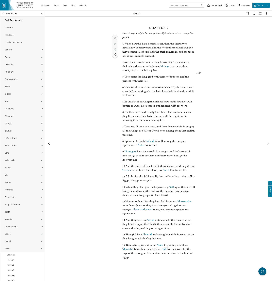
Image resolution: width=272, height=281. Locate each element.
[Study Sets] (247, 13)
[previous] (49, 143)
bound (148, 234)
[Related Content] (260, 13)
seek (166, 170)
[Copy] (115, 50)
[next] (268, 143)
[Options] (266, 13)
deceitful (128, 249)
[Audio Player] (262, 271)
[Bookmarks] (254, 13)
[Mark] (115, 44)
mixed (150, 141)
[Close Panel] (42, 13)
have (136, 209)
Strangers (130, 151)
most (160, 245)
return (127, 170)
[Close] (115, 38)
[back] (3, 13)
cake (141, 145)
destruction (185, 201)
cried (151, 220)
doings (165, 66)
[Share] (115, 54)
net (172, 187)
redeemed (146, 209)
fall (165, 249)
